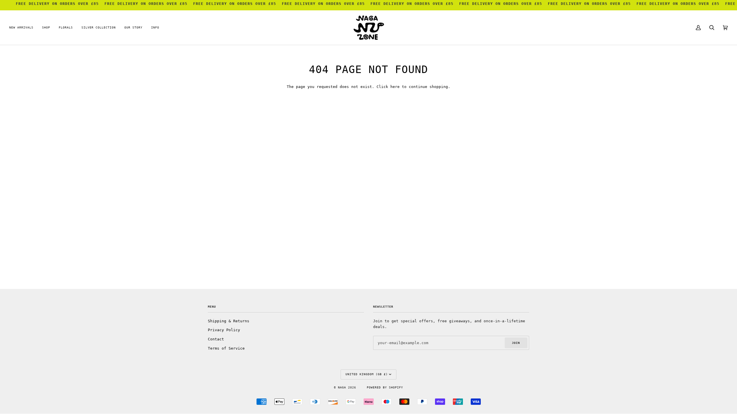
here (395, 87)
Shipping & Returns (228, 321)
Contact (216, 339)
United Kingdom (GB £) (366, 374)
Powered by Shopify (385, 387)
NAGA (343, 387)
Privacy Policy (224, 330)
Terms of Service (226, 348)
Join (516, 342)
